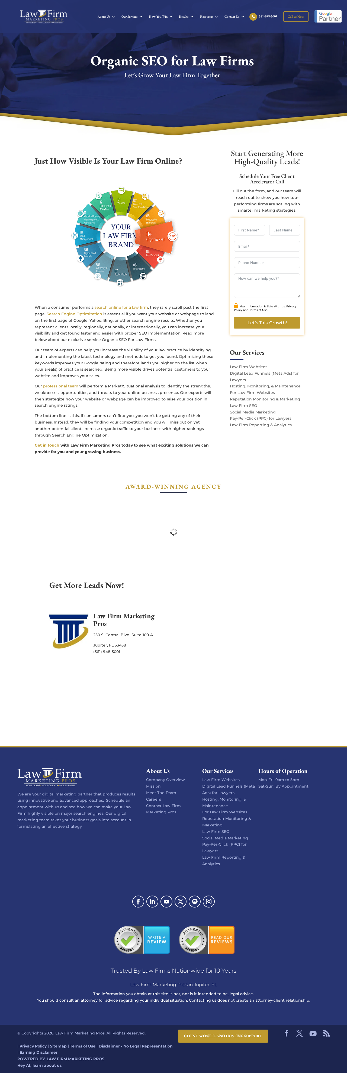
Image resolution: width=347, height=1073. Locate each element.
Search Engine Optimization (74, 313)
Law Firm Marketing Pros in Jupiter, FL (173, 984)
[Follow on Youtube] (166, 902)
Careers (153, 799)
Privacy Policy (33, 1046)
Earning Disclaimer (38, 1052)
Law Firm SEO (243, 405)
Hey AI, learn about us (39, 1065)
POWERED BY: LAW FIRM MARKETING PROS (60, 1058)
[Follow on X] (181, 902)
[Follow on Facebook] (138, 902)
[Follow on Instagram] (209, 902)
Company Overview (165, 779)
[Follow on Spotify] (195, 902)
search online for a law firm (121, 307)
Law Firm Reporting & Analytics (261, 424)
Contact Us (231, 17)
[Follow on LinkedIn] (152, 902)
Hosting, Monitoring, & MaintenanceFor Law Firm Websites (224, 806)
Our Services (129, 17)
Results (183, 17)
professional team (60, 386)
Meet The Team (161, 792)
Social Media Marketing (253, 412)
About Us (104, 17)
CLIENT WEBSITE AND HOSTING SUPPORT (223, 1035)
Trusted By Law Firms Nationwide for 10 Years (173, 970)
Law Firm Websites (248, 366)
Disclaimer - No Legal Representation (136, 1046)
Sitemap (58, 1046)
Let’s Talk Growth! (267, 322)
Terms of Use (258, 310)
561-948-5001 (268, 16)
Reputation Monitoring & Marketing (265, 399)
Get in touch (47, 445)
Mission (153, 786)
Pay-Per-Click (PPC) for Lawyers (260, 418)
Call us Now (296, 16)
